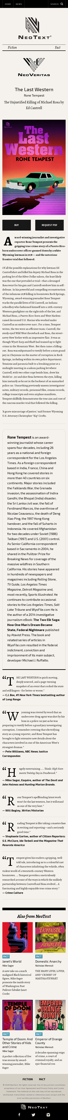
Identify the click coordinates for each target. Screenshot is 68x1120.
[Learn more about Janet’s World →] (17, 937)
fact (6, 956)
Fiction (12, 47)
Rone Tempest (34, 95)
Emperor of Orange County (48, 1041)
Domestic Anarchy (48, 961)
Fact (57, 47)
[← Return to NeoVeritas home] (34, 67)
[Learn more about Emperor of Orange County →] (50, 1015)
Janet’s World (11, 961)
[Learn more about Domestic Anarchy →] (50, 937)
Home (8, 4)
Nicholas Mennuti (44, 965)
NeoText (34, 27)
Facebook (19, 1115)
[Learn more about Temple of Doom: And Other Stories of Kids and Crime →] (17, 1015)
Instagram (48, 1115)
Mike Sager (8, 965)
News (19, 4)
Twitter (33, 1115)
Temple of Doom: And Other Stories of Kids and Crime (17, 1043)
